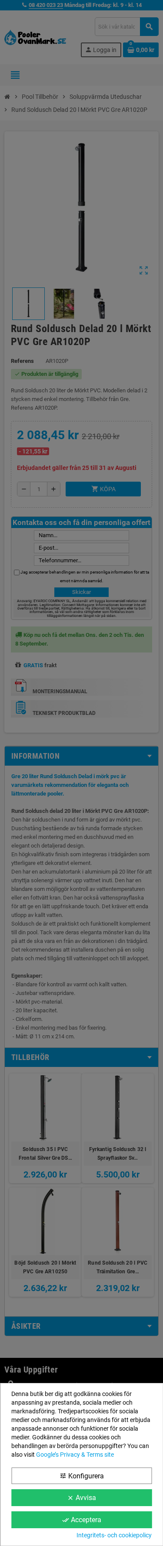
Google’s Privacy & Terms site (75, 1454)
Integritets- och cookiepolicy (114, 1535)
